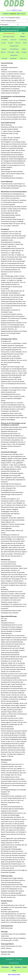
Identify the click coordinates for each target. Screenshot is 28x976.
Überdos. (24, 49)
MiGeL (18, 13)
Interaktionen (6, 13)
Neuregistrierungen (14, 962)
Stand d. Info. (23, 58)
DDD (23, 33)
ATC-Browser (18, 959)
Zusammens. (4, 39)
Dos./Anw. (3, 42)
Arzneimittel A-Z (10, 959)
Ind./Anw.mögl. (23, 39)
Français (19, 10)
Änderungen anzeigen (8, 36)
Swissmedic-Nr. (14, 55)
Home (2, 17)
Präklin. (18, 52)
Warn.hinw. (18, 42)
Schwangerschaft (14, 46)
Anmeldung (17, 967)
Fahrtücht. (4, 49)
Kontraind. (10, 42)
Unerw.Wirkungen (14, 49)
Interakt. (25, 42)
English (14, 10)
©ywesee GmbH (15, 974)
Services (23, 13)
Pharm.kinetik (11, 52)
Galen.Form (14, 39)
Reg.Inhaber (13, 58)
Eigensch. (3, 52)
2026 (9, 974)
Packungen (4, 58)
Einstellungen (5, 967)
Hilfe (11, 967)
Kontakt (24, 967)
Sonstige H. (24, 52)
